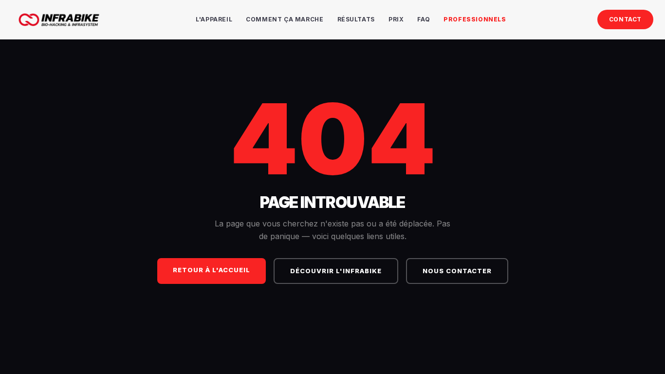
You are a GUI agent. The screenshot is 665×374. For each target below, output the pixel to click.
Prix (396, 19)
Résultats (356, 19)
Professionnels (474, 19)
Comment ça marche (284, 19)
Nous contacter (457, 271)
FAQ (423, 19)
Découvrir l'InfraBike (336, 271)
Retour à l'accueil (211, 270)
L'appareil (214, 19)
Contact (625, 19)
